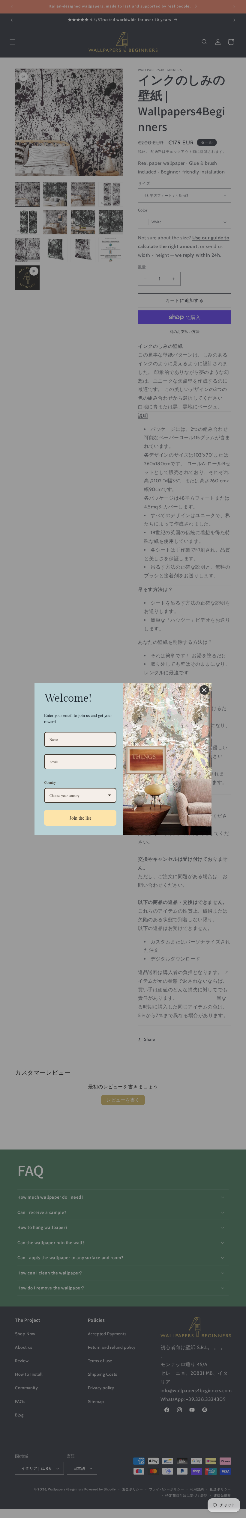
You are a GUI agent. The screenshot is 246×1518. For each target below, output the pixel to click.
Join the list (80, 818)
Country (50, 782)
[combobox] (80, 795)
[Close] (204, 690)
